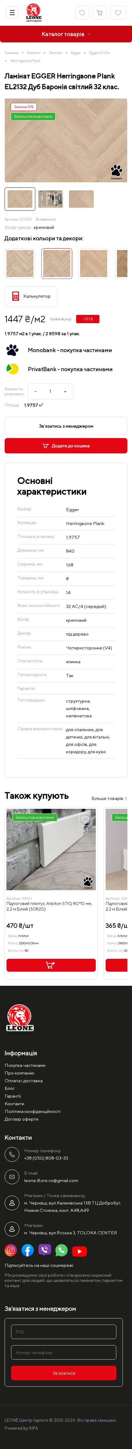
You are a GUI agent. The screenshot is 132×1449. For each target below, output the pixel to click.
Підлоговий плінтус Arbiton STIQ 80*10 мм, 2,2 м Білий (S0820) (49, 906)
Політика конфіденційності (32, 1111)
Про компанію (19, 1072)
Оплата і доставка (24, 1080)
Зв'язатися (63, 1373)
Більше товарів (107, 798)
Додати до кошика (71, 445)
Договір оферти (21, 1119)
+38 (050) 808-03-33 (46, 1158)
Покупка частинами (25, 1065)
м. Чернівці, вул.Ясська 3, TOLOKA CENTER (70, 1232)
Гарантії (13, 1095)
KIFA (33, 1428)
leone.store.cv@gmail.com (51, 1180)
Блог (10, 1088)
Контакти (14, 1103)
